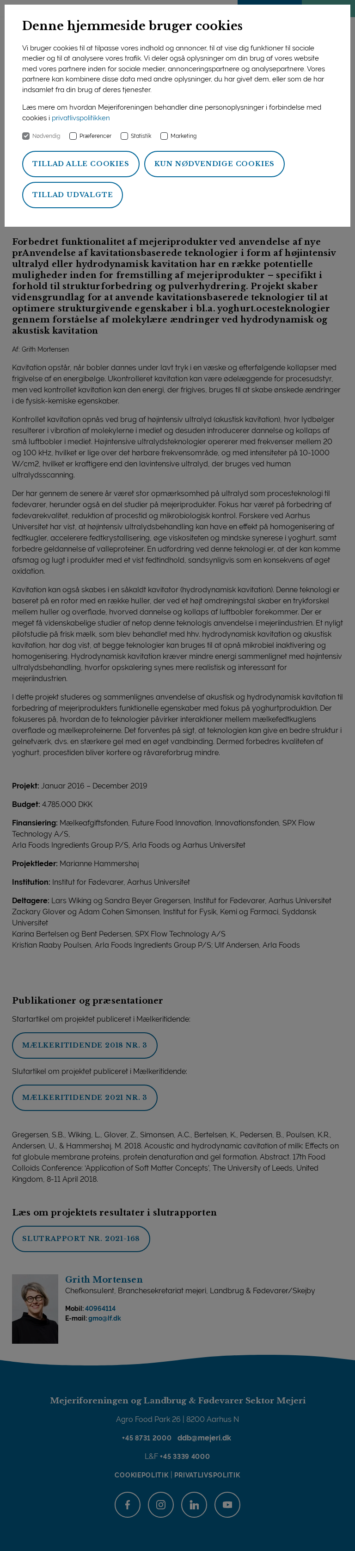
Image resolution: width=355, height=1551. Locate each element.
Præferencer (95, 136)
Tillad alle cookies (80, 164)
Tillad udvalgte (72, 195)
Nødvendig (46, 136)
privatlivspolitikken (81, 118)
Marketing (183, 136)
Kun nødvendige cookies (214, 164)
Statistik (141, 136)
